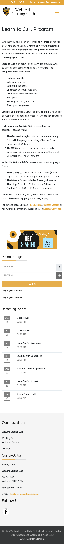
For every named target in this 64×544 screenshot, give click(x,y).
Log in (32, 283)
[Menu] (50, 12)
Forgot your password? (13, 297)
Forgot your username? (13, 290)
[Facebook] (6, 511)
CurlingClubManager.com (32, 539)
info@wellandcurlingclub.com (47, 2)
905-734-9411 (21, 2)
